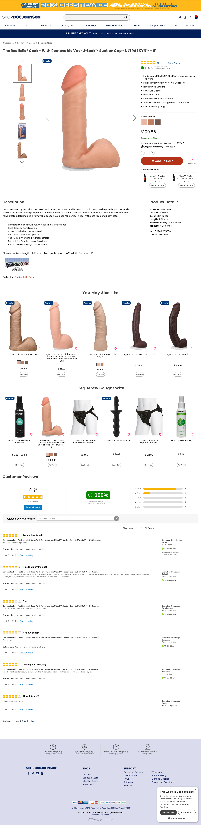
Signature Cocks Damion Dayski (139, 354)
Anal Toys (90, 25)
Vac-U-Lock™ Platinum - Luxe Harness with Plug (84, 441)
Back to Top (29, 721)
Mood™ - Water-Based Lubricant (19, 441)
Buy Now (23, 374)
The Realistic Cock (24, 277)
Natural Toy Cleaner (181, 440)
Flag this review (26, 555)
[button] (134, 118)
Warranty (157, 772)
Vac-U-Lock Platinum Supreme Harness (148, 441)
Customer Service (133, 772)
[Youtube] (42, 773)
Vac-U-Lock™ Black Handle (116, 440)
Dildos (28, 25)
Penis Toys (47, 25)
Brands (190, 25)
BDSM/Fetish (69, 25)
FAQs (126, 778)
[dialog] (177, 804)
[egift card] (180, 17)
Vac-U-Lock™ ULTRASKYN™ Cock (23, 354)
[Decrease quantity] (142, 153)
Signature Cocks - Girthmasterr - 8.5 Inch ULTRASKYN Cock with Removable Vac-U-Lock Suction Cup (62, 357)
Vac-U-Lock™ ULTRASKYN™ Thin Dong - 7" (100, 355)
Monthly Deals (90, 781)
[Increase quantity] (153, 153)
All (175, 25)
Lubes (137, 25)
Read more (165, 807)
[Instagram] (37, 773)
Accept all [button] (168, 812)
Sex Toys (21, 43)
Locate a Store (90, 777)
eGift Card (88, 784)
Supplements (157, 25)
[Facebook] (28, 773)
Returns (128, 785)
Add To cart (164, 161)
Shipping (128, 782)
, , (158, 147)
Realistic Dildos (45, 43)
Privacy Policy (159, 775)
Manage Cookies (160, 778)
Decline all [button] (186, 812)
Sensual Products (115, 25)
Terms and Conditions (163, 782)
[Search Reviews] (116, 518)
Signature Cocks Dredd (178, 354)
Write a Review (174, 63)
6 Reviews (161, 63)
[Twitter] (33, 773)
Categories (8, 43)
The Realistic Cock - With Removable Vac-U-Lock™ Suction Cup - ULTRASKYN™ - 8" (52, 443)
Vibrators (10, 25)
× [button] (195, 790)
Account (87, 774)
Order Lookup (131, 775)
